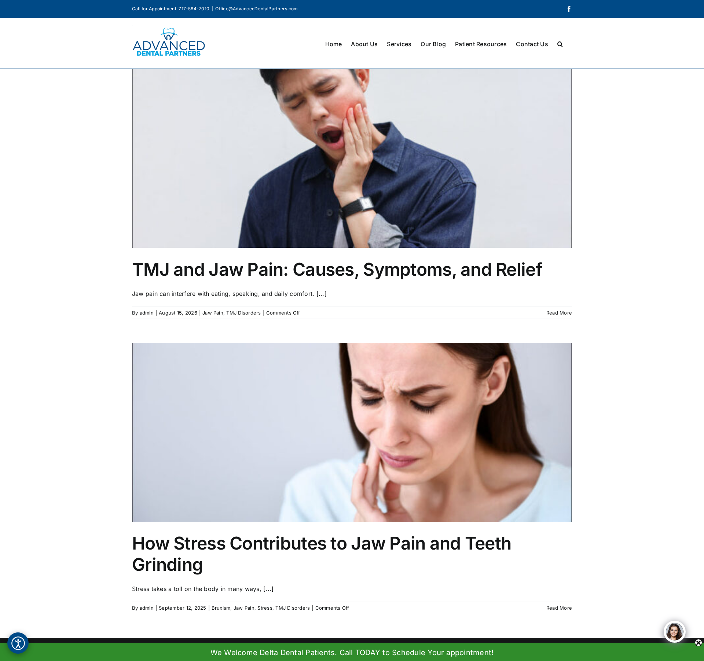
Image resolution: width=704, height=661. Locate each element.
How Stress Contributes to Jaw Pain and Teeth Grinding (321, 553)
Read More (559, 313)
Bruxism (221, 608)
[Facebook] (569, 9)
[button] (560, 43)
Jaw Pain (212, 313)
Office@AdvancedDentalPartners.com (256, 8)
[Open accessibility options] (18, 643)
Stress (264, 608)
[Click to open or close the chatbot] (675, 632)
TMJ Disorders (243, 313)
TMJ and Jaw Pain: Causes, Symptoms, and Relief (337, 269)
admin (147, 313)
